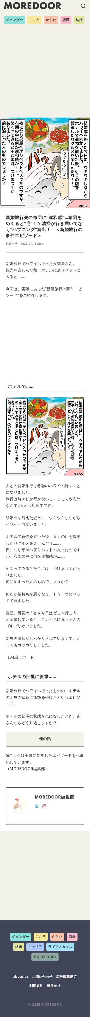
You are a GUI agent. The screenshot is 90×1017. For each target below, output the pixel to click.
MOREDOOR (51, 1004)
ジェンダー (14, 20)
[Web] (37, 805)
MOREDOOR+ (45, 957)
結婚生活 (12, 244)
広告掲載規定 (66, 976)
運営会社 (54, 985)
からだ (51, 20)
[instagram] (44, 805)
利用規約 (36, 985)
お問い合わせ (42, 976)
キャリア (35, 947)
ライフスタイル (60, 947)
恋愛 (65, 20)
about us (21, 976)
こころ (34, 20)
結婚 (79, 20)
